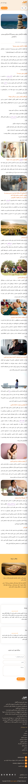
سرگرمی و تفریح (24, 742)
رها (9, 391)
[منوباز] (24, 3)
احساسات (25, 735)
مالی (26, 731)
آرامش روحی (9, 76)
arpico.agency (14, 781)
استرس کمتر (13, 117)
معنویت (25, 733)
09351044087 (21, 757)
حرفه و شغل (24, 746)
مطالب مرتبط (14, 559)
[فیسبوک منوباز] (9, 775)
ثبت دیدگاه (21, 679)
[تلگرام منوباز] (7, 775)
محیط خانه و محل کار (22, 744)
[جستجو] (22, 8)
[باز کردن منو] (25, 8)
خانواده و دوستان (23, 739)
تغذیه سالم (22, 421)
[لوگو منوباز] (24, 698)
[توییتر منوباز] (12, 775)
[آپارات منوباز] (1, 775)
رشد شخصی (24, 750)
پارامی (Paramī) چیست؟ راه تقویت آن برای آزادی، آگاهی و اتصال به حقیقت (15, 579)
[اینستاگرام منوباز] (15, 775)
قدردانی (8, 200)
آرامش (21, 160)
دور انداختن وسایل (11, 504)
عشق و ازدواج (24, 737)
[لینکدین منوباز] (4, 775)
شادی (5, 83)
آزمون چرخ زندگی (4, 8)
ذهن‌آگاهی (9, 243)
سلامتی (25, 748)
